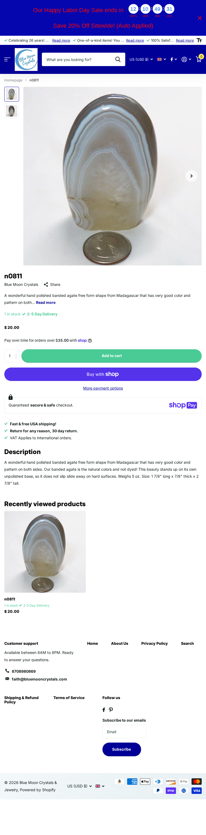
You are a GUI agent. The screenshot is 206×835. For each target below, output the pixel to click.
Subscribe (122, 749)
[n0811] (45, 552)
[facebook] (103, 710)
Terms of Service (68, 697)
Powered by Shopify (38, 789)
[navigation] (11, 94)
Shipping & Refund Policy (21, 699)
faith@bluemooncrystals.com (39, 679)
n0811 (9, 599)
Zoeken (118, 59)
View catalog (7, 59)
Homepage (13, 80)
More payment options (103, 388)
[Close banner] (199, 17)
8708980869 (24, 671)
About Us (119, 643)
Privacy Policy (154, 643)
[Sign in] (186, 59)
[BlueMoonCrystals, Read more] (173, 59)
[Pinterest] (111, 709)
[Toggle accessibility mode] (199, 40)
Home (92, 643)
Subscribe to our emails (124, 720)
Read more (61, 40)
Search (187, 643)
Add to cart (112, 355)
